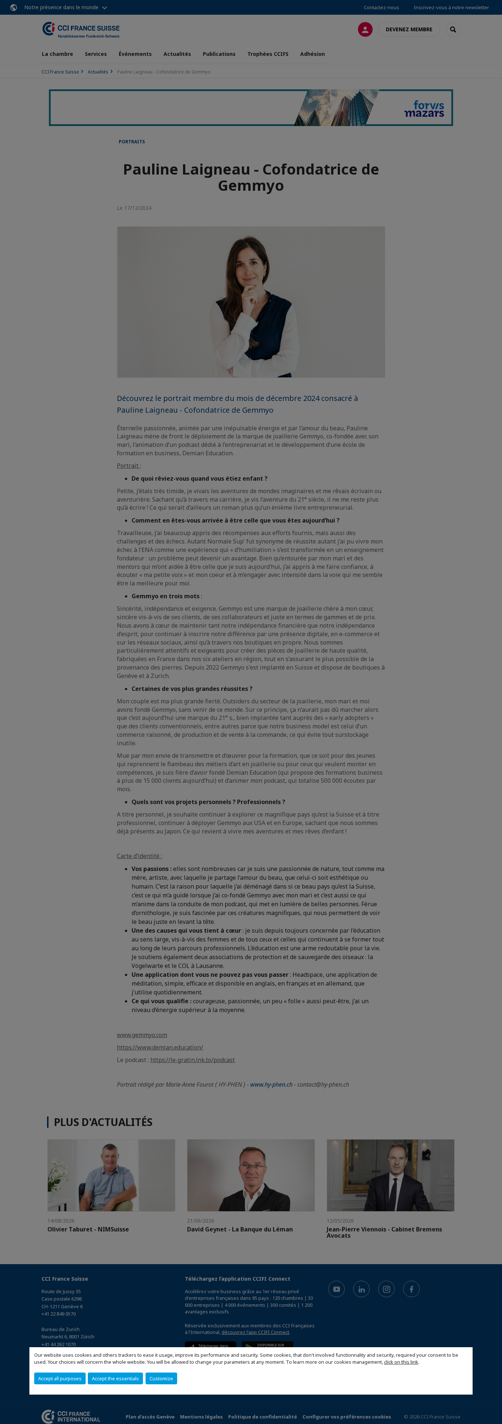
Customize (161, 1378)
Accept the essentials (115, 1378)
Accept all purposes (60, 1378)
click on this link (401, 1362)
